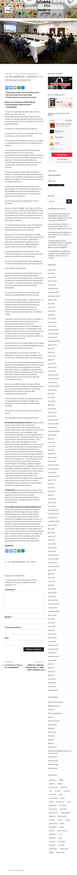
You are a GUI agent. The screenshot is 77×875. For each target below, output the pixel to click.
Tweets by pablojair (54, 175)
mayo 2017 (51, 671)
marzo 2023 (52, 409)
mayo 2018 (51, 626)
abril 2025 (51, 315)
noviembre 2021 (53, 469)
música (67, 820)
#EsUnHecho (52, 732)
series (60, 838)
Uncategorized (53, 768)
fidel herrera (53, 809)
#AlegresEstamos (54, 706)
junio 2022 (51, 442)
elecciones (63, 805)
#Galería (50, 740)
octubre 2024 (52, 337)
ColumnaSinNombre (39, 8)
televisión (52, 845)
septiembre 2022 (53, 431)
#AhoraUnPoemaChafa (55, 702)
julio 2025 (51, 303)
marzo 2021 (52, 499)
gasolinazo (63, 809)
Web (7, 638)
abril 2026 (51, 273)
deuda (51, 802)
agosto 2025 (52, 300)
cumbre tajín (53, 798)
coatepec (57, 791)
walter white (64, 849)
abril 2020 (51, 540)
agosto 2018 (52, 615)
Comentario (10, 590)
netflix (62, 823)
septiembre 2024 (54, 341)
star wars (52, 841)
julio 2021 (51, 484)
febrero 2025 (52, 322)
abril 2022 (51, 450)
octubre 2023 (52, 382)
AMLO (61, 780)
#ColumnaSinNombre (17, 562)
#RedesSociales (53, 764)
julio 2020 (51, 529)
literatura (52, 820)
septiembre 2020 (54, 521)
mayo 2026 (51, 270)
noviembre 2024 (53, 333)
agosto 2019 (52, 570)
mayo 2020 (52, 536)
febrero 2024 (52, 367)
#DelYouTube (52, 724)
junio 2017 (51, 668)
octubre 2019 (52, 563)
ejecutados (53, 805)
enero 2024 (52, 371)
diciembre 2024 (53, 330)
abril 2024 (51, 360)
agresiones (53, 780)
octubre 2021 (52, 472)
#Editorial (31, 562)
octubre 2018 (52, 608)
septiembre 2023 (53, 386)
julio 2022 (51, 439)
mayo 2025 (51, 311)
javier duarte (62, 816)
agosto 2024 (52, 345)
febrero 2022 (52, 457)
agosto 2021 (52, 480)
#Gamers (51, 743)
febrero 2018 (52, 638)
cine (50, 791)
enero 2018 (52, 641)
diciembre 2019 (53, 555)
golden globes (65, 812)
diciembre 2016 (53, 690)
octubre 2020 (52, 517)
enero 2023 (52, 416)
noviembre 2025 (53, 292)
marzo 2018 (52, 634)
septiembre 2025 (54, 296)
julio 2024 (51, 348)
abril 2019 (51, 585)
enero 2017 (51, 686)
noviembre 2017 (53, 649)
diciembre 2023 (53, 375)
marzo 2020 (52, 544)
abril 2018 (51, 630)
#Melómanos (52, 747)
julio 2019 (51, 574)
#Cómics (51, 717)
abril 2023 (51, 405)
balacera (52, 784)
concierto (67, 791)
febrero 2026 (52, 281)
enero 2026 (52, 285)
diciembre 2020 (53, 510)
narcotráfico (53, 823)
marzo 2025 (52, 318)
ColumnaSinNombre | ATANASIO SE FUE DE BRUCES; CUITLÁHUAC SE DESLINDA (60, 235)
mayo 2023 (51, 401)
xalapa (51, 852)
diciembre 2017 (53, 645)
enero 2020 (52, 551)
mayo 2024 (51, 356)
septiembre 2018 (53, 611)
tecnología (61, 841)
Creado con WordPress (16, 870)
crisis (60, 794)
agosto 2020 (52, 525)
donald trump (60, 802)
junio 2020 (51, 532)
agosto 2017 (52, 660)
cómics (62, 798)
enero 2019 (52, 596)
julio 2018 (51, 619)
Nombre (8, 617)
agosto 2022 (52, 435)
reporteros (52, 834)
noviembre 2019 (53, 559)
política (61, 827)
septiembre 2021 (53, 476)
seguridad (52, 838)
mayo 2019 (51, 581)
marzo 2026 (52, 277)
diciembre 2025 (53, 288)
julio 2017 (51, 664)
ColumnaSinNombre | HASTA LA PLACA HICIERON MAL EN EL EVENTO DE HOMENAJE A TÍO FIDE (60, 226)
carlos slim (63, 787)
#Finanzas (51, 736)
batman (59, 784)
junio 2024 (51, 352)
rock (60, 834)
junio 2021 (51, 487)
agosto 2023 (52, 390)
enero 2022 (52, 461)
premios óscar (62, 831)
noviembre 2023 (53, 378)
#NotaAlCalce (52, 757)
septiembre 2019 (53, 566)
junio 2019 (51, 577)
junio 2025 (51, 307)
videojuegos (53, 849)
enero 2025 (52, 326)
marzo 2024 (52, 363)
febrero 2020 (52, 547)
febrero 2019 (52, 593)
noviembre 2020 (53, 514)
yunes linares (60, 852)
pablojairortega (30, 73)
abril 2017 (51, 675)
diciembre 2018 (53, 600)
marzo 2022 (52, 454)
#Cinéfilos (51, 709)
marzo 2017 (52, 679)
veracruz (61, 845)
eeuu (68, 802)
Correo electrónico (13, 627)
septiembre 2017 (53, 656)
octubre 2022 (52, 427)
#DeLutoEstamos (54, 721)
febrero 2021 (52, 502)
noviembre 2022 (53, 424)
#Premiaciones (53, 761)
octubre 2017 (52, 653)
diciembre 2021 (53, 465)
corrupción (52, 794)
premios (52, 831)
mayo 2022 (51, 446)
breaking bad (53, 787)
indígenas (52, 816)
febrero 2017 (52, 683)
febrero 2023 (52, 412)
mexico (60, 820)
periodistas (53, 827)
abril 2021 (51, 495)
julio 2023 (51, 394)
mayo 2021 (51, 491)
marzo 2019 (52, 589)
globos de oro (53, 812)
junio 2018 (51, 623)
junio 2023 (51, 397)
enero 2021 (51, 506)
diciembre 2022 (53, 420)
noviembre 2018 (53, 604)
